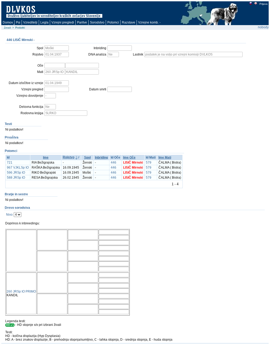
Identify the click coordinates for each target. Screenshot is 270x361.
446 (113, 162)
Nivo (9, 214)
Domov (8, 22)
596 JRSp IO (16, 172)
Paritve (82, 22)
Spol (87, 157)
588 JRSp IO (16, 177)
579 (148, 162)
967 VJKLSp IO (18, 167)
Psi (18, 22)
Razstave (128, 22)
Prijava (263, 3)
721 (9, 162)
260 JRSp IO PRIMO (21, 291)
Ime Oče (129, 157)
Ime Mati (164, 157)
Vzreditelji (30, 22)
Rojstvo (68, 157)
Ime (46, 157)
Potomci (113, 22)
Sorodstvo (97, 22)
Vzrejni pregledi (62, 22)
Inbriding (101, 157)
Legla (44, 22)
